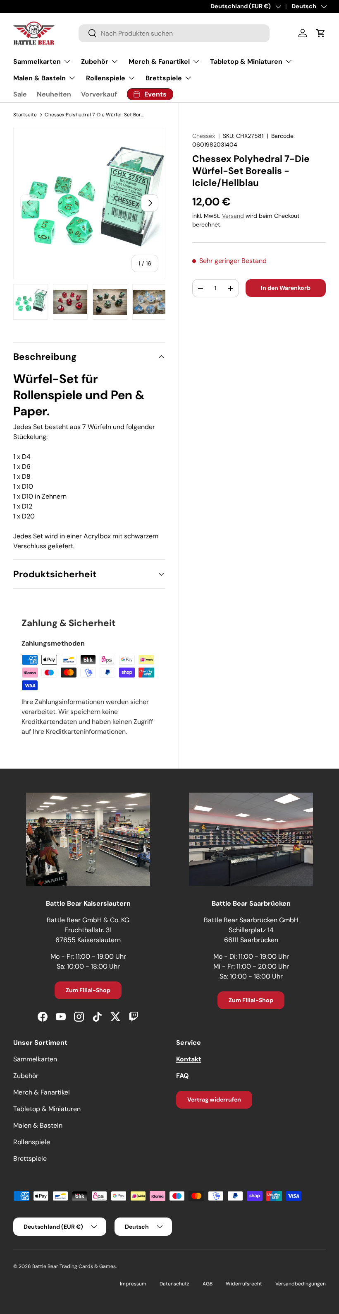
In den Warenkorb (285, 288)
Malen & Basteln (37, 1125)
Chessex (203, 136)
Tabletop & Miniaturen (47, 1108)
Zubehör (25, 1075)
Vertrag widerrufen (214, 1099)
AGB (207, 1283)
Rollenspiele (31, 1142)
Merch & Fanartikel (41, 1092)
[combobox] (174, 33)
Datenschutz (174, 1283)
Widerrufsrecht (244, 1283)
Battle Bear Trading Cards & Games (74, 1266)
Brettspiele (30, 1158)
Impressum (133, 1283)
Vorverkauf (99, 94)
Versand (233, 215)
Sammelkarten (35, 1059)
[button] (321, 33)
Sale (20, 94)
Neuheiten (54, 94)
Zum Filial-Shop (88, 990)
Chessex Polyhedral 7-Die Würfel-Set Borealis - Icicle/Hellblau (94, 114)
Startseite (25, 114)
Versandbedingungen (300, 1283)
